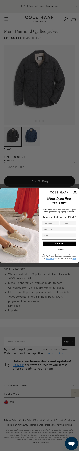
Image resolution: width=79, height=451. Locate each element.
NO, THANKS (59, 250)
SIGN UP (59, 244)
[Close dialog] (75, 192)
